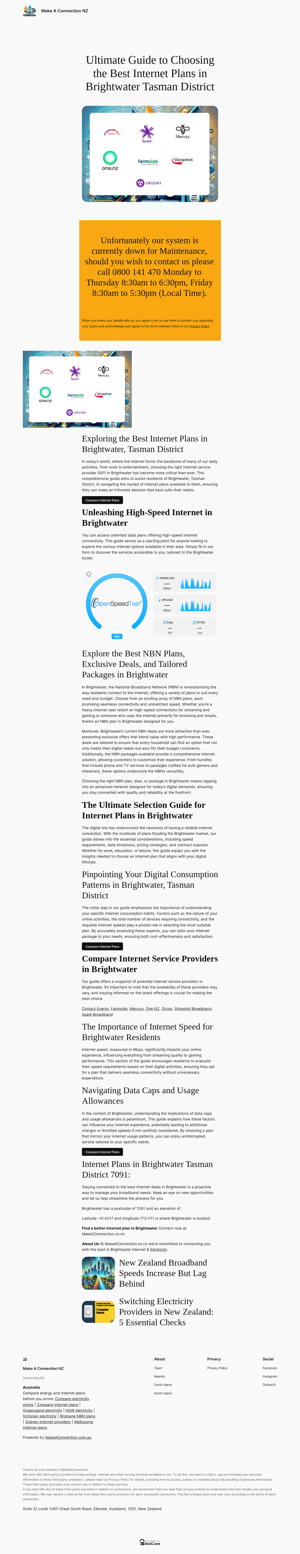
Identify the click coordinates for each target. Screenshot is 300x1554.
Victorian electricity (39, 1416)
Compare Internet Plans (102, 500)
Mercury (137, 1009)
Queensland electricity (42, 1410)
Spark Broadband (97, 1014)
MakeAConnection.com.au (68, 1437)
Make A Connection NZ (64, 10)
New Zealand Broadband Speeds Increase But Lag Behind (163, 1273)
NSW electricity (79, 1410)
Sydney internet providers (48, 1422)
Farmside (119, 1009)
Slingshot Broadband (192, 1009)
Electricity (158, 1249)
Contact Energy (95, 1009)
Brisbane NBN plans (77, 1416)
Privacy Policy (200, 326)
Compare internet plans (57, 1405)
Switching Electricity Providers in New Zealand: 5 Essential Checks (166, 1311)
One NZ (152, 1009)
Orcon (167, 1009)
